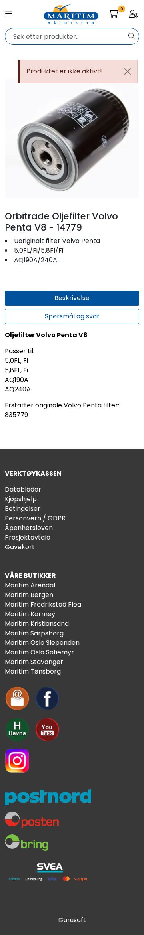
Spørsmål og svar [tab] (72, 316)
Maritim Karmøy (30, 614)
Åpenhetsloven (29, 527)
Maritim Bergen (29, 594)
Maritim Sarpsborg (34, 633)
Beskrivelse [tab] (72, 297)
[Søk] (131, 36)
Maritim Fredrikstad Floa (43, 604)
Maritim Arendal (30, 585)
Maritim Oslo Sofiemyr (39, 652)
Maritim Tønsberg (33, 671)
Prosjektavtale (27, 537)
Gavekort (20, 547)
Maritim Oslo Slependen (42, 642)
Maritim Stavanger (34, 661)
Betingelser (22, 508)
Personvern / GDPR (35, 518)
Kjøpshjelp (21, 499)
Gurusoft (72, 920)
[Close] (127, 71)
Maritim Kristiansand (37, 623)
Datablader (23, 489)
